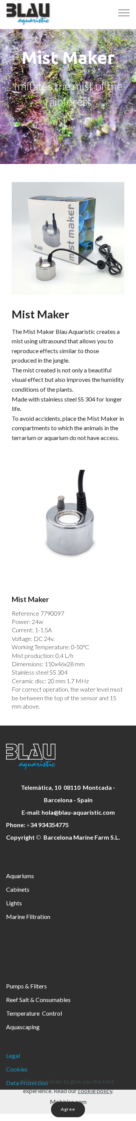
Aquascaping (23, 1026)
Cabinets (17, 889)
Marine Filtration (28, 916)
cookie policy (95, 1090)
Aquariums (20, 875)
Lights (14, 902)
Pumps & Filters (26, 986)
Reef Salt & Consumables (38, 999)
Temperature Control (34, 1013)
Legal (13, 1055)
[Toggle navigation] (124, 12)
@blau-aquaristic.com (84, 812)
